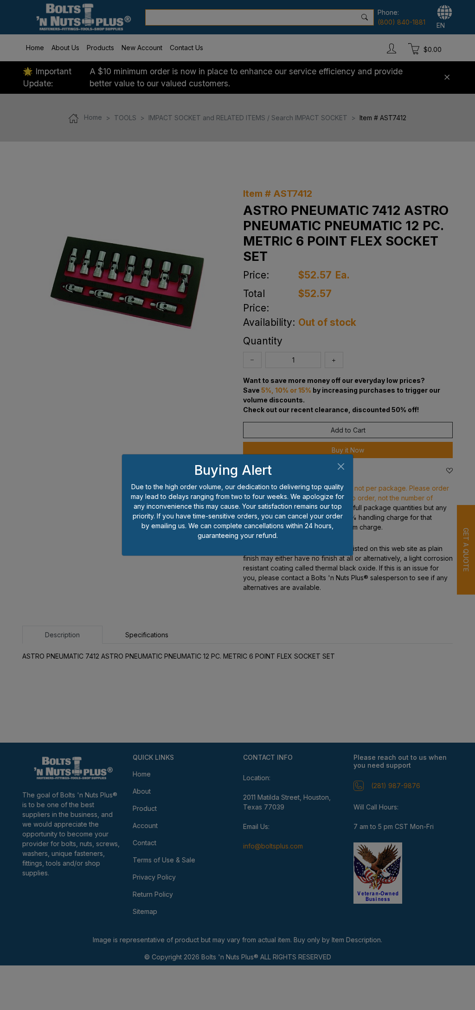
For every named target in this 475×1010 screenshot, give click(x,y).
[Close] (341, 467)
